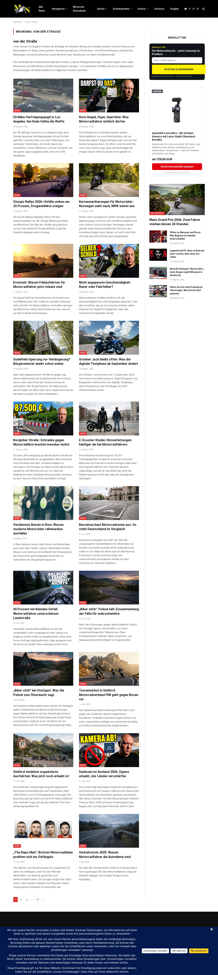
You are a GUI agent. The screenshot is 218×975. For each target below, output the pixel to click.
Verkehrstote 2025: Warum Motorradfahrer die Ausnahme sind (105, 854)
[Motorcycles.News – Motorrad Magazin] (21, 8)
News (17, 111)
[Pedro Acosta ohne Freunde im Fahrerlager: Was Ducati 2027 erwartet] (158, 291)
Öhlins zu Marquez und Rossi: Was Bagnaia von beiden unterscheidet (185, 235)
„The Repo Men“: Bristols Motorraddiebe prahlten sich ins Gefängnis (43, 854)
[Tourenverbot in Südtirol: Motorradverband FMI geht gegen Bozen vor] (109, 669)
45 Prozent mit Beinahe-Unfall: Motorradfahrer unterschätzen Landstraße (36, 613)
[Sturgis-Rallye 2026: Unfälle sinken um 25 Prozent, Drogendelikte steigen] (43, 180)
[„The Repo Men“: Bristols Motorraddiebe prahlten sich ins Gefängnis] (43, 831)
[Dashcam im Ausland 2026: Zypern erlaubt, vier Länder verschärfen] (109, 750)
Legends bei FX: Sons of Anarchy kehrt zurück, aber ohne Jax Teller (187, 253)
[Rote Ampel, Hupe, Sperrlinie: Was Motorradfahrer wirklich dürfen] (109, 96)
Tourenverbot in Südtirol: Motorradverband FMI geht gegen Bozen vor (108, 694)
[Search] (203, 8)
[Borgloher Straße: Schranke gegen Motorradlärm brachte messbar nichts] (43, 418)
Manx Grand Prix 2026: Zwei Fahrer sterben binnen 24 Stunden (174, 222)
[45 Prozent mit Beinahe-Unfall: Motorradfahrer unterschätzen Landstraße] (43, 588)
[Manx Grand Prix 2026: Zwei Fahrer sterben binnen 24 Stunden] (177, 199)
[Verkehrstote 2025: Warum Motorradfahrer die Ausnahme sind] (109, 831)
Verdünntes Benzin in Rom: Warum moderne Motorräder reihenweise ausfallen (38, 529)
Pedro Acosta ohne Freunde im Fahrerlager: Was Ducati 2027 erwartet (186, 290)
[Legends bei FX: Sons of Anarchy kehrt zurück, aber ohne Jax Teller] (158, 255)
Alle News (42, 8)
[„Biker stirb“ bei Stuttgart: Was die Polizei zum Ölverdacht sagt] (43, 669)
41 (38, 899)
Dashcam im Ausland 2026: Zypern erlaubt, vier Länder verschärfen (104, 774)
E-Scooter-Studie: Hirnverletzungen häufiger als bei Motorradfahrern (105, 442)
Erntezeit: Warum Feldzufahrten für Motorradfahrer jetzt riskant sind (39, 284)
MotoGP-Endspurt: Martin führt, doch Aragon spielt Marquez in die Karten (187, 272)
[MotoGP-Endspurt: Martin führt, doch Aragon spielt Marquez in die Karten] (158, 273)
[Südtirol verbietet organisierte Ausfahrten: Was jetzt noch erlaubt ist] (43, 750)
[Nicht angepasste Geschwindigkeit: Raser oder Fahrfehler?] (109, 261)
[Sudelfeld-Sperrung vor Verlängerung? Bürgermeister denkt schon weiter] (43, 338)
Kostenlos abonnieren (178, 69)
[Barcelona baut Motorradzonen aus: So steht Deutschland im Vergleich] (109, 503)
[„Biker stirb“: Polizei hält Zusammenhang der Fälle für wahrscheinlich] (109, 588)
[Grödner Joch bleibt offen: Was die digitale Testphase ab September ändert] (109, 338)
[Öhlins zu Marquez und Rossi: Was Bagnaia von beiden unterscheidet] (158, 236)
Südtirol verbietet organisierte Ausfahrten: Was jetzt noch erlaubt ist (41, 774)
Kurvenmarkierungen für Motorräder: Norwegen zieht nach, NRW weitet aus (107, 204)
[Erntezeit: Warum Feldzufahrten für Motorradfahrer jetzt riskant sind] (43, 261)
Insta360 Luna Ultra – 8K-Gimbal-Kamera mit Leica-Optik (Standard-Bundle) (174, 136)
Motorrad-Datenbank (79, 8)
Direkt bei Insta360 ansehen (177, 166)
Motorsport (157, 213)
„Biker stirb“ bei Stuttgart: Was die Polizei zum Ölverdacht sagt (38, 692)
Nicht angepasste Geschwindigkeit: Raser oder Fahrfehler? (105, 284)
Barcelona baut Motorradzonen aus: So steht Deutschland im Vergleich (107, 527)
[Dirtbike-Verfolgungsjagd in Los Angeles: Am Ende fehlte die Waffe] (43, 96)
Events (142, 8)
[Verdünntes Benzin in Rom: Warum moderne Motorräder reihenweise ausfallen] (43, 503)
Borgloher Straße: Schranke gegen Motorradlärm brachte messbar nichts (41, 442)
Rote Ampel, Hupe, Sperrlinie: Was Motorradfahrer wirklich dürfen (104, 119)
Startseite (17, 22)
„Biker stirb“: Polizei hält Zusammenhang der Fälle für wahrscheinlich (109, 611)
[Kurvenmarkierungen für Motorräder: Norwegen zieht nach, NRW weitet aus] (109, 180)
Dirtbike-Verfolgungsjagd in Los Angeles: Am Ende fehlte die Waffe (38, 119)
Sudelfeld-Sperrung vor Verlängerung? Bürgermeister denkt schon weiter (41, 361)
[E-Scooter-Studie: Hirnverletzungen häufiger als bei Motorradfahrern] (109, 418)
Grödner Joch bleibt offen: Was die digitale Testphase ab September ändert (108, 361)
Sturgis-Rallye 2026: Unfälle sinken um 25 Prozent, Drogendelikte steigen (41, 204)
